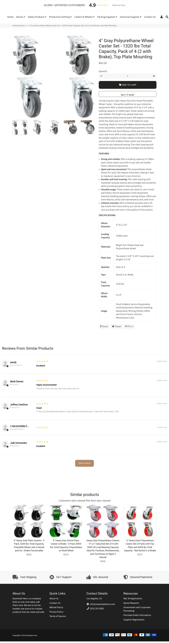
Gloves (20, 17)
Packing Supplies (106, 17)
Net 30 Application (132, 598)
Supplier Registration (133, 619)
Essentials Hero (19, 26)
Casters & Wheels (83, 17)
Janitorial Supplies (130, 17)
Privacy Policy (56, 611)
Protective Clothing (59, 17)
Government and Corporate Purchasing (136, 609)
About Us (54, 598)
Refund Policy (56, 607)
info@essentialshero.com (102, 604)
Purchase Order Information (137, 615)
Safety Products (36, 17)
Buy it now (127, 95)
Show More (84, 463)
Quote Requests (131, 603)
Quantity (103, 71)
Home (10, 17)
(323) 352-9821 (96, 608)
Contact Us (150, 17)
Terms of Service (58, 616)
